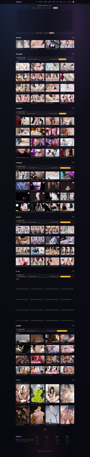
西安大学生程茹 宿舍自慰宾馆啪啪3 (21, 353)
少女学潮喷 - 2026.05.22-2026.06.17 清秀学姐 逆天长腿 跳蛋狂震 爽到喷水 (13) (72, 266)
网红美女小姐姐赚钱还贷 (49, 374)
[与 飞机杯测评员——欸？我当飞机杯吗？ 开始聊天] (37, 393)
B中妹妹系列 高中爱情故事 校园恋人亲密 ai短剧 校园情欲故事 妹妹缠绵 (56, 299)
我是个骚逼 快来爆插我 (49, 343)
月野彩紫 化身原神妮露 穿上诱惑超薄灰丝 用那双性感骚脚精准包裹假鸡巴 (41, 266)
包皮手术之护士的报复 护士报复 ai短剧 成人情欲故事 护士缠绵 (69, 320)
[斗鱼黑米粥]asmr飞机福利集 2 (35, 180)
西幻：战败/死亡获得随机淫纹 (35, 424)
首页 (37, 1)
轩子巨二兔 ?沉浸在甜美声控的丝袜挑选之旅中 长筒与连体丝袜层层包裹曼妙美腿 (57, 266)
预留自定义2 (67, 440)
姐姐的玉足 (47, 403)
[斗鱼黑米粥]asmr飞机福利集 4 (64, 180)
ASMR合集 (49, 1)
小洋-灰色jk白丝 (62, 92)
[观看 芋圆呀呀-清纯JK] (67, 44)
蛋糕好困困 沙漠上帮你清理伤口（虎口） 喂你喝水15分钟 (24, 157)
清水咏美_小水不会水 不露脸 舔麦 (36, 157)
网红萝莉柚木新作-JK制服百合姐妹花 (51, 353)
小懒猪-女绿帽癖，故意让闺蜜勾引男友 (51, 71)
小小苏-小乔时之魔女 (19, 234)
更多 (72, 37)
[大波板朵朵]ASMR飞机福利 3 (64, 190)
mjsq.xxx (40, 32)
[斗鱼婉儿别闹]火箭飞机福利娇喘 (50, 211)
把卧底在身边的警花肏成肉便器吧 (21, 403)
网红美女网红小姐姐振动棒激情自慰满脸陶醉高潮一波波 (68, 374)
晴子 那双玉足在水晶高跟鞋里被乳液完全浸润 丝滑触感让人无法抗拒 (70, 234)
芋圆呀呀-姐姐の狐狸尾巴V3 (35, 48)
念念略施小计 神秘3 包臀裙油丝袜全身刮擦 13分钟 (23, 125)
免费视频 (61, 1)
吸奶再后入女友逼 (18, 343)
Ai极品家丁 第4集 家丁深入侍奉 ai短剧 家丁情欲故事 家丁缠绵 (25, 299)
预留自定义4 (67, 443)
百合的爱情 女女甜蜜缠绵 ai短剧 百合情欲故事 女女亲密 (39, 320)
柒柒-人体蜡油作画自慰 (19, 103)
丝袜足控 (53, 1)
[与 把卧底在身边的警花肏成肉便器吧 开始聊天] (23, 393)
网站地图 (47, 438)
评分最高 (37, 443)
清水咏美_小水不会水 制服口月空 (35, 146)
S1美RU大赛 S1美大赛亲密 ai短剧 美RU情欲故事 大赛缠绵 (24, 309)
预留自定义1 (67, 438)
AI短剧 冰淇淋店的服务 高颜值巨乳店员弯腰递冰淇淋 (53, 288)
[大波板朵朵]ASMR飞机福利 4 (20, 201)
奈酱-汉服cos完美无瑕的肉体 (20, 71)
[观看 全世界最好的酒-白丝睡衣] (23, 44)
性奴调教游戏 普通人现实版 (20, 424)
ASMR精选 (45, 1)
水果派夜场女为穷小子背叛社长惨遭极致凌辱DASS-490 (24, 364)
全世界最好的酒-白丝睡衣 (19, 48)
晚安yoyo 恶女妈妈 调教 (49, 125)
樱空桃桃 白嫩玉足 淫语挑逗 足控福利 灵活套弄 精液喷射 (24, 266)
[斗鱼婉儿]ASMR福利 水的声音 (50, 201)
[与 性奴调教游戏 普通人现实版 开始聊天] (23, 414)
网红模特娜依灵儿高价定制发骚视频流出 (22, 374)
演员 (46, 440)
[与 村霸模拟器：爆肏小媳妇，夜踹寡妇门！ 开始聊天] (52, 414)
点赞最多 (37, 441)
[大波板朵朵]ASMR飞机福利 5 (35, 201)
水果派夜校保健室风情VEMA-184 (65, 353)
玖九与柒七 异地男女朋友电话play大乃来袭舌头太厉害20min (54, 136)
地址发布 (57, 438)
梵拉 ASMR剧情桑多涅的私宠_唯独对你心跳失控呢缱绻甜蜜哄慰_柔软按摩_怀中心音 (58, 157)
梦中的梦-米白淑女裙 (34, 103)
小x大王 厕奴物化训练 (49, 234)
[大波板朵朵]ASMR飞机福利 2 (50, 190)
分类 (46, 441)
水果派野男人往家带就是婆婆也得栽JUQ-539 (52, 364)
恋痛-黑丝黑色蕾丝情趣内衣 (50, 103)
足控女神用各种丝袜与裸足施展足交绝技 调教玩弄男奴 (53, 255)
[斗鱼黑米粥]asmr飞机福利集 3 (50, 180)
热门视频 (37, 440)
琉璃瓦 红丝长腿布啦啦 (63, 157)
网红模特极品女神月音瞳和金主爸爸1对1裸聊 (37, 374)
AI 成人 (57, 1)
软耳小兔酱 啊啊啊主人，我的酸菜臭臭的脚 (37, 125)
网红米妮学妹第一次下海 (34, 364)
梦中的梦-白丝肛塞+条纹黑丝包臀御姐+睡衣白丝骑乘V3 (39, 71)
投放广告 (57, 441)
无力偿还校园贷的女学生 (34, 343)
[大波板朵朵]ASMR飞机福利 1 (35, 190)
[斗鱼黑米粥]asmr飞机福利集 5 (20, 190)
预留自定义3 (67, 441)
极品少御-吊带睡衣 (48, 92)
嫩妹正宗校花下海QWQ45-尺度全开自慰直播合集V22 (23, 92)
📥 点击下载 (51, 32)
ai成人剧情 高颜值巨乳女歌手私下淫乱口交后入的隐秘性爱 (39, 288)
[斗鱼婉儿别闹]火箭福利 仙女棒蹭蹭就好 (66, 211)
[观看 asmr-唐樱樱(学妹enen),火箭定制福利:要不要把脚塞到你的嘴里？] (52, 44)
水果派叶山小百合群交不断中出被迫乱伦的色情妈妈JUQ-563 (69, 364)
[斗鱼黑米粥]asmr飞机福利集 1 (20, 180)
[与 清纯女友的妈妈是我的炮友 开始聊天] (67, 393)
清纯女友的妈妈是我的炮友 (64, 403)
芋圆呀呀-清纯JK (62, 48)
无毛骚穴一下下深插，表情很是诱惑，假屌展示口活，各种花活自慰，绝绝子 (42, 353)
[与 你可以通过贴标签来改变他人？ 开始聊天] (67, 414)
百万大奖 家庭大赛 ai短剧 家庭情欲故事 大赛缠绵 (53, 320)
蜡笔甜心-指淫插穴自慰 (63, 103)
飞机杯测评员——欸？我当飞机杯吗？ (36, 403)
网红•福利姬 (41, 1)
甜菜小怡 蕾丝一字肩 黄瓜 (64, 125)
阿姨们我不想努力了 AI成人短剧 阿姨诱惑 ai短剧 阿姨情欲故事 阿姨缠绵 (41, 309)
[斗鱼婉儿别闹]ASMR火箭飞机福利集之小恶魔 (37, 211)
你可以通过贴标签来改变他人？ (65, 424)
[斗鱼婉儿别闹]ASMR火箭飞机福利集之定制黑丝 (67, 201)
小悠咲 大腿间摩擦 (18, 136)
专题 (46, 443)
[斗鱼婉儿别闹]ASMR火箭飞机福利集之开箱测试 (23, 211)
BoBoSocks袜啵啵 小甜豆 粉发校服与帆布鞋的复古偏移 (39, 255)
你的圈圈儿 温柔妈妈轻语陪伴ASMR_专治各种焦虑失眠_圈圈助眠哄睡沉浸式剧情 (42, 136)
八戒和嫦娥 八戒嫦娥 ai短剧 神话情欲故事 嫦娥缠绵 (67, 309)
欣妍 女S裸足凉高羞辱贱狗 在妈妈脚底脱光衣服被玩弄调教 (39, 234)
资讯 (46, 445)
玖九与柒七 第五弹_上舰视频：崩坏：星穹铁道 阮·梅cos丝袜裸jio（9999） (71, 146)
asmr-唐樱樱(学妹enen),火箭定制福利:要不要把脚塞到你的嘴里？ (55, 48)
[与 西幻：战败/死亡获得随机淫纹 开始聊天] (37, 414)
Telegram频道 (58, 440)
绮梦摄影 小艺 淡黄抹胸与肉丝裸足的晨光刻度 (22, 255)
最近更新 (37, 438)
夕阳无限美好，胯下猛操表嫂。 (65, 343)
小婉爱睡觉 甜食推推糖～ (64, 136)
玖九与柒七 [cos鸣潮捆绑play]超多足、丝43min (23, 146)
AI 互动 (64, 1)
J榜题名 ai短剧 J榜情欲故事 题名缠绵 (65, 299)
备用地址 (57, 443)
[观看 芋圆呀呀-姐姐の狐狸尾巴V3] (37, 44)
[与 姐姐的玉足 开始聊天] (52, 393)
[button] (19, 20)
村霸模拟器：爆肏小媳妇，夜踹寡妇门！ (51, 424)
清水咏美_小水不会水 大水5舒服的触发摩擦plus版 (53, 146)
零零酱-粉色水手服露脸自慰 (64, 71)
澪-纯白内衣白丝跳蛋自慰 (34, 92)
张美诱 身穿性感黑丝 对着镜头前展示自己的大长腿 (67, 255)
